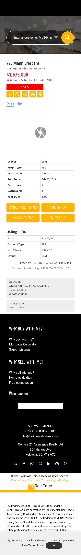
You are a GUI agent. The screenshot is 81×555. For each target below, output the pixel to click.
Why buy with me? (21, 339)
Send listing (58, 207)
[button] (15, 463)
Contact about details (23, 207)
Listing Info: (16, 231)
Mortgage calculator (23, 217)
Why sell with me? (21, 372)
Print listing (58, 217)
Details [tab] (10, 103)
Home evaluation (20, 377)
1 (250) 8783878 (17, 289)
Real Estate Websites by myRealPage (49, 480)
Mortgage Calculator (23, 344)
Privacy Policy (18, 480)
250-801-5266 (16, 307)
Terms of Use (35, 545)
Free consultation (21, 383)
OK (54, 545)
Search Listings (19, 349)
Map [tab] (19, 103)
